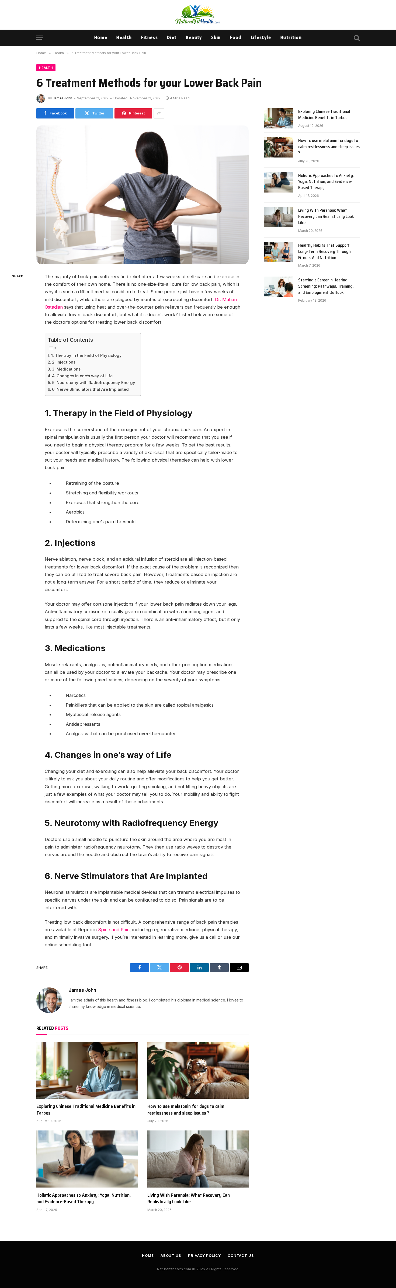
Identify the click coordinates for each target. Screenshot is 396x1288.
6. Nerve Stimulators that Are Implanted (90, 389)
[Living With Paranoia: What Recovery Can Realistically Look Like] (198, 1159)
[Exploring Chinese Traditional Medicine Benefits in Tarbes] (87, 1070)
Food (235, 37)
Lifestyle (261, 37)
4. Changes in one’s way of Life (82, 375)
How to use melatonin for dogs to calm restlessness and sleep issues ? (185, 1109)
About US (171, 1255)
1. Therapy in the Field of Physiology (86, 355)
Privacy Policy (204, 1255)
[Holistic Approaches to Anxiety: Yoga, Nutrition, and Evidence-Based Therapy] (87, 1159)
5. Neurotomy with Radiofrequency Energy (93, 382)
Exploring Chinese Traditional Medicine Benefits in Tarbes (86, 1109)
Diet (171, 37)
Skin (216, 37)
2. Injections (63, 362)
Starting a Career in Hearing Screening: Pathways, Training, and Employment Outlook (326, 286)
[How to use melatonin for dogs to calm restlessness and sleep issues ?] (198, 1070)
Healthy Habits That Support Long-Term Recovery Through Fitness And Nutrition (324, 251)
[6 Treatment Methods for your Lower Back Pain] (142, 194)
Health (124, 37)
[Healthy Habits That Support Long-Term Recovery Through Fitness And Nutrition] (278, 252)
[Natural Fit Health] (198, 15)
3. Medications (66, 369)
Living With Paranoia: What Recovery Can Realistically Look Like (188, 1198)
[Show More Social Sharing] (159, 113)
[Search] (356, 38)
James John (62, 98)
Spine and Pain (114, 929)
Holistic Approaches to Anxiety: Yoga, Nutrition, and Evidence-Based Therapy (83, 1198)
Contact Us (241, 1255)
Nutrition (291, 37)
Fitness (149, 37)
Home (100, 37)
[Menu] (39, 38)
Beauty (194, 37)
